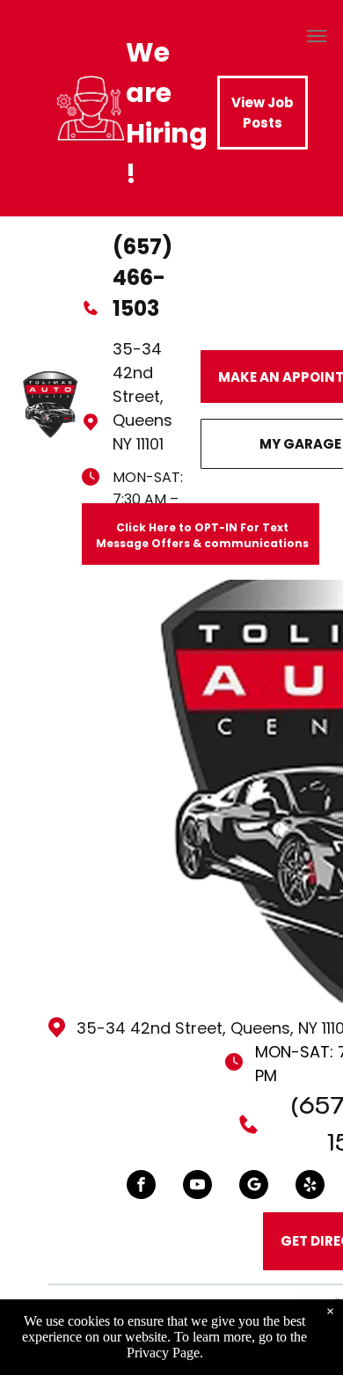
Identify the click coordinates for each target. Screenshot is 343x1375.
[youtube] (197, 1186)
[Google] (253, 1186)
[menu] (316, 36)
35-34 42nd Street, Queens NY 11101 (142, 396)
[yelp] (310, 1186)
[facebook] (141, 1186)
